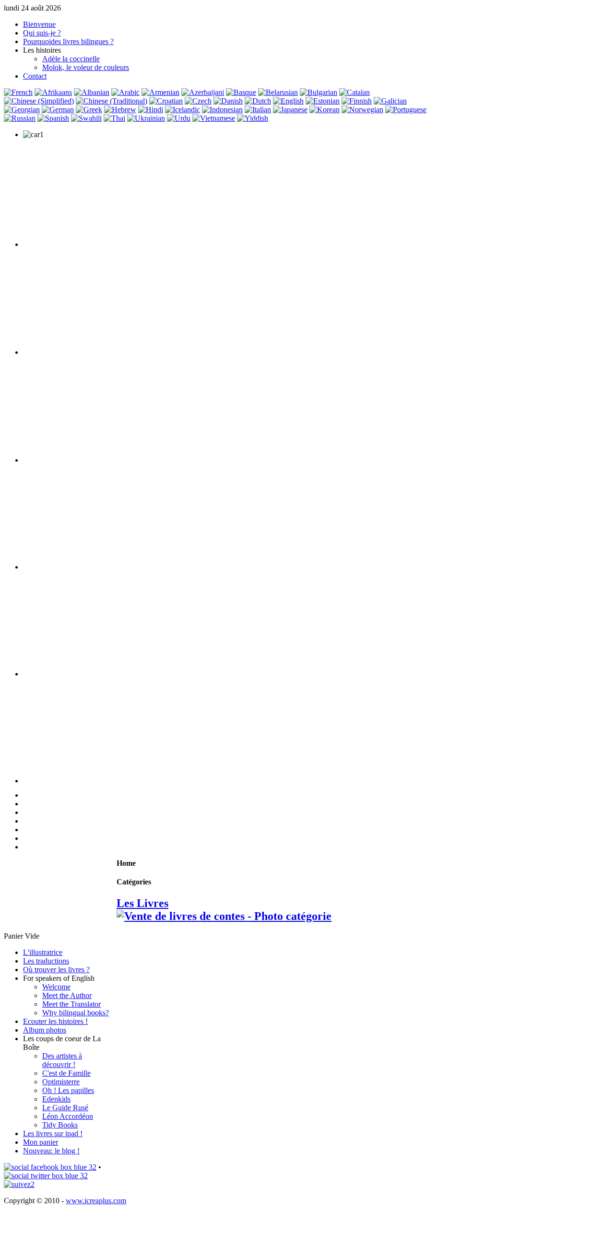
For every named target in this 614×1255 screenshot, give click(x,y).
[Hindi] (150, 109)
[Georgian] (22, 109)
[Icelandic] (182, 109)
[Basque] (241, 92)
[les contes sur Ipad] (222, 567)
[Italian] (258, 109)
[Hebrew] (120, 109)
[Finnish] (357, 100)
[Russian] (19, 118)
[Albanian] (91, 92)
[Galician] (390, 100)
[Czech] (198, 100)
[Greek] (89, 109)
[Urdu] (178, 118)
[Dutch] (258, 100)
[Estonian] (323, 100)
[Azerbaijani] (202, 92)
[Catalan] (354, 92)
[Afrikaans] (53, 92)
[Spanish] (53, 118)
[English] (288, 100)
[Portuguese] (405, 109)
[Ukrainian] (146, 118)
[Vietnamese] (213, 118)
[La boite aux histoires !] (50, 1167)
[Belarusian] (278, 92)
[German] (58, 109)
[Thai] (114, 118)
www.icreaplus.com (96, 1201)
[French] (18, 92)
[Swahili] (86, 118)
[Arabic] (125, 92)
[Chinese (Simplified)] (39, 100)
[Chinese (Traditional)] (111, 100)
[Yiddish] (252, 118)
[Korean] (324, 109)
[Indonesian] (222, 109)
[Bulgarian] (318, 92)
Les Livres (142, 903)
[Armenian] (160, 92)
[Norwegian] (362, 109)
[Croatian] (166, 100)
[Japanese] (290, 109)
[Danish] (228, 100)
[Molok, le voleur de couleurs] (222, 781)
